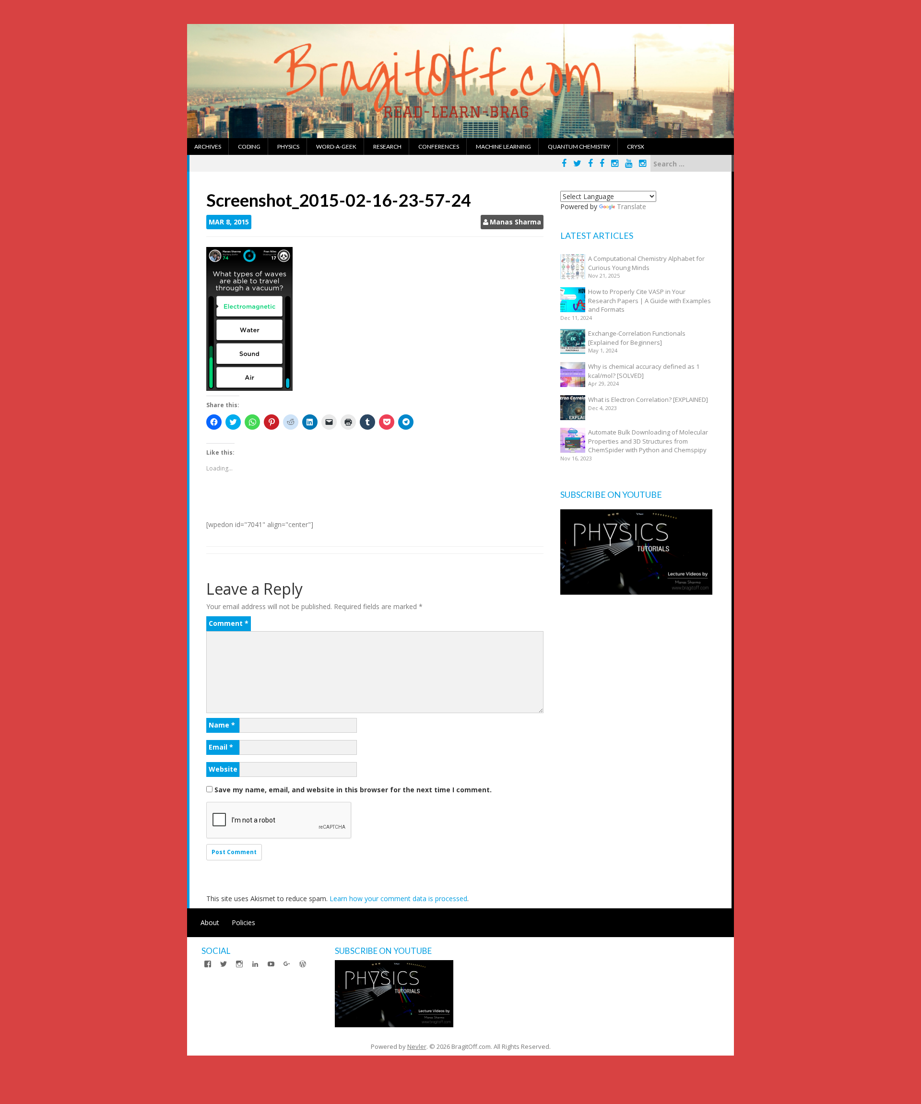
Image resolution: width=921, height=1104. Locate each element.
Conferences (438, 146)
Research (387, 146)
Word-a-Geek (336, 146)
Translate (631, 206)
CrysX (635, 146)
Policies (243, 922)
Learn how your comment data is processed (398, 898)
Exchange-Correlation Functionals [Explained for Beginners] (636, 338)
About (210, 922)
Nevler (416, 1046)
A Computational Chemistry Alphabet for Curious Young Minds (646, 263)
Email (221, 747)
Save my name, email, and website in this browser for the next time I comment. (353, 789)
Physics (288, 146)
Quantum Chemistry (579, 146)
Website (223, 769)
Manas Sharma (515, 221)
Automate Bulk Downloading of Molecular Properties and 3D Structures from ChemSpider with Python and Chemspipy (648, 441)
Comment (228, 623)
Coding (249, 146)
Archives (207, 146)
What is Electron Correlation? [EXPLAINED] (648, 399)
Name (222, 724)
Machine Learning (503, 146)
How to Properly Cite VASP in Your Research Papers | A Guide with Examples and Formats (649, 300)
